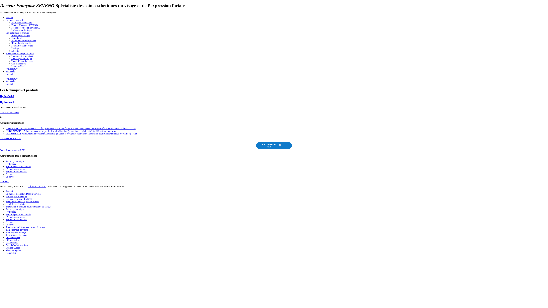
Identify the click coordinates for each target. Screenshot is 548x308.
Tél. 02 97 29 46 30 (37, 186)
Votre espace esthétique (21, 22)
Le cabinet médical (14, 20)
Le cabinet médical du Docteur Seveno (23, 194)
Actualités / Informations (17, 245)
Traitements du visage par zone (20, 53)
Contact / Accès (13, 248)
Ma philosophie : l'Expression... (25, 28)
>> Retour (4, 181)
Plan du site (11, 253)
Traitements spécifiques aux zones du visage (25, 227)
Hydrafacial (16, 38)
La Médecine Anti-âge (21, 30)
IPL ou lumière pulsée (21, 43)
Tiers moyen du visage (21, 58)
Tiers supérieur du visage (22, 56)
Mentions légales (13, 250)
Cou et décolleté (18, 63)
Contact (9, 74)
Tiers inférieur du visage (22, 61)
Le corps (15, 51)
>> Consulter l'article (9, 112)
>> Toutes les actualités (10, 138)
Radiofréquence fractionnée (23, 40)
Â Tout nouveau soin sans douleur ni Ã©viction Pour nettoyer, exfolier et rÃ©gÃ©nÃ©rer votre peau (61, 131)
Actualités (10, 71)
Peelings (15, 48)
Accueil (9, 17)
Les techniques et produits (17, 33)
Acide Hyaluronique (20, 35)
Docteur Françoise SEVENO (24, 25)
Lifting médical (18, 66)
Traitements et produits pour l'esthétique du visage (28, 206)
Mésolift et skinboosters (22, 45)
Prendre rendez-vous (269, 145)
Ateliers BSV (12, 69)
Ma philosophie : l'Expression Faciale (22, 201)
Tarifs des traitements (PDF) (12, 150)
